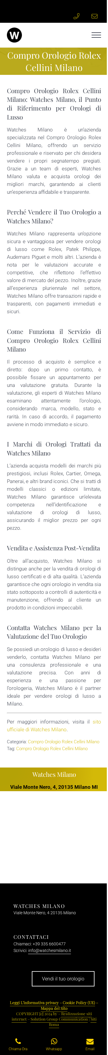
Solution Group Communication (59, 1018)
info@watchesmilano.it (49, 950)
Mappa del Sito (54, 1008)
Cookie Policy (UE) (79, 1002)
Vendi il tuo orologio (63, 979)
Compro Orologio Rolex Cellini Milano (63, 741)
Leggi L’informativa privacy (34, 1002)
